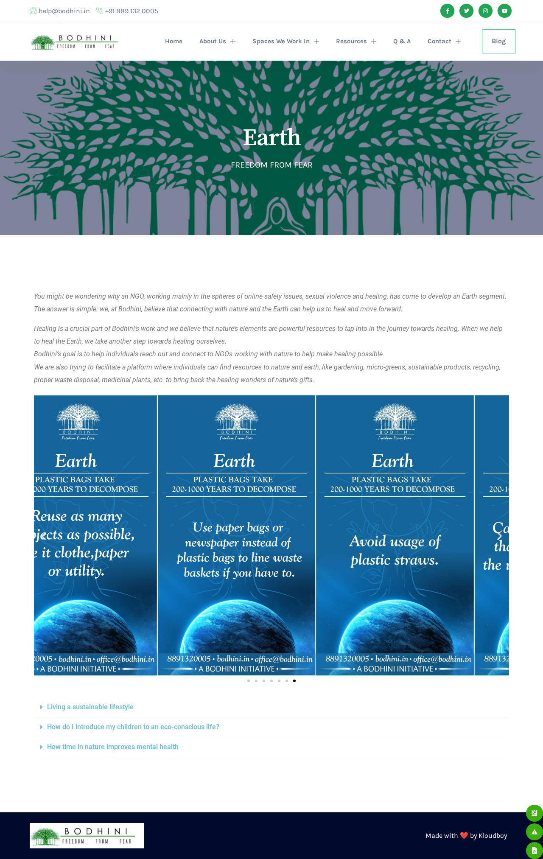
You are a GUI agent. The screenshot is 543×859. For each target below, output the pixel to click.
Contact (439, 41)
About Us (212, 41)
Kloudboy (493, 835)
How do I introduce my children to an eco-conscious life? (133, 727)
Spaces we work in (281, 41)
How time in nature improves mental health (113, 747)
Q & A (402, 41)
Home (173, 41)
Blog (499, 41)
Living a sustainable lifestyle (90, 707)
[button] (43, 535)
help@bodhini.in (64, 11)
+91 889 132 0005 (131, 11)
